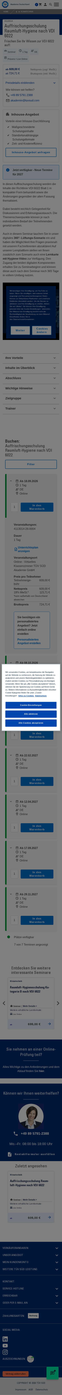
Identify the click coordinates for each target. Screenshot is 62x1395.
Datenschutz (41, 696)
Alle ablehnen (31, 714)
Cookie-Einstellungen (31, 705)
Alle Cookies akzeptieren (31, 723)
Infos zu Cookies (26, 696)
